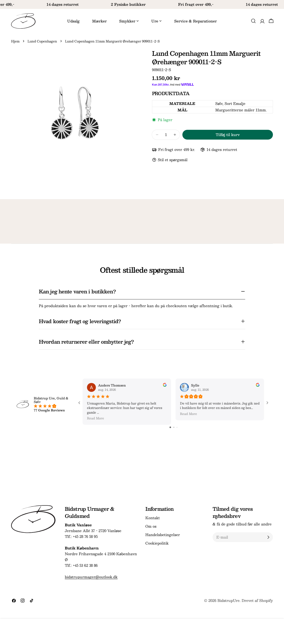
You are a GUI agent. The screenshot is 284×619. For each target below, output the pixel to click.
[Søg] (253, 20)
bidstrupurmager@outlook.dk (91, 577)
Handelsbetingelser (162, 535)
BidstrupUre (228, 600)
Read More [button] (95, 418)
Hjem (15, 41)
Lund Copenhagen (42, 41)
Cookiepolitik (157, 543)
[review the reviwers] (165, 385)
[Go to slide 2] (173, 427)
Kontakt (152, 518)
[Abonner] (268, 537)
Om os (150, 526)
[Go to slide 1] (170, 427)
